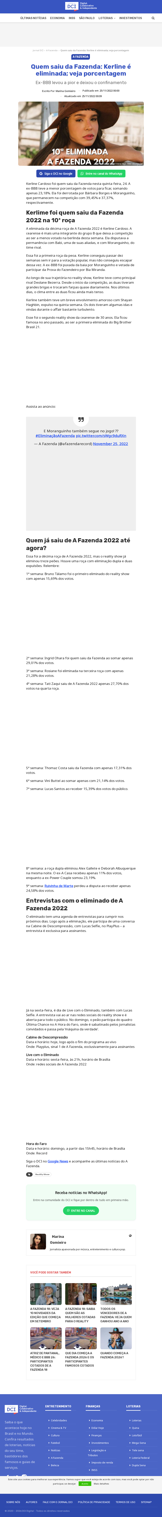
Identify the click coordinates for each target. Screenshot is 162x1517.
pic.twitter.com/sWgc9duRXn (101, 435)
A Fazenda (51, 50)
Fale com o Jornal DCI (58, 1502)
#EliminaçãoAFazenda (55, 435)
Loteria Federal (141, 1458)
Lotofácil (137, 1435)
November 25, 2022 (110, 443)
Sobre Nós (13, 1502)
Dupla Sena (139, 1465)
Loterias (106, 18)
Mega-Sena (139, 1443)
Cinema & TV (58, 1428)
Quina (135, 1428)
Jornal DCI (38, 50)
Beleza (55, 1465)
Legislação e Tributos (97, 1452)
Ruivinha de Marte (58, 886)
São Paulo (87, 18)
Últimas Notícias (33, 18)
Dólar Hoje (97, 1428)
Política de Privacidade (94, 1502)
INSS (72, 18)
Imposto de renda (102, 1462)
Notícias (55, 1450)
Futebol (55, 1443)
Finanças (96, 1435)
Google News (58, 1161)
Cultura (55, 1435)
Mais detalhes (101, 1484)
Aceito (85, 1483)
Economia (57, 18)
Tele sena (138, 1450)
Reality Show (42, 1174)
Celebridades (59, 1420)
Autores (31, 1502)
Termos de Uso (125, 1502)
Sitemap (146, 1502)
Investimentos (130, 18)
